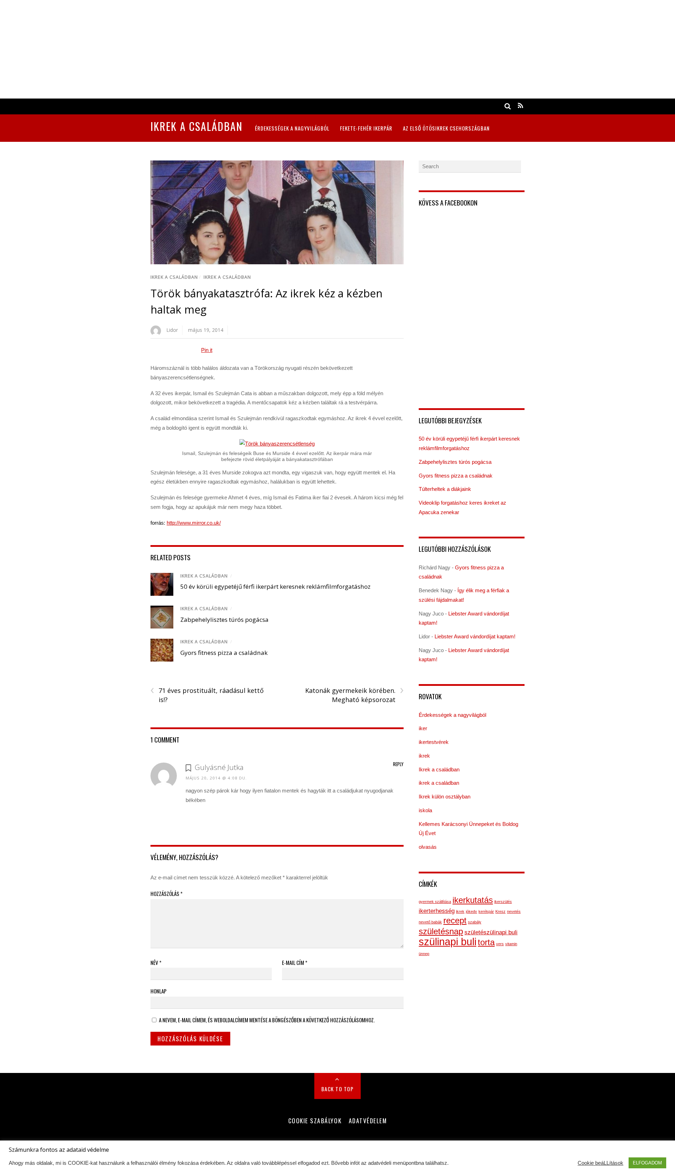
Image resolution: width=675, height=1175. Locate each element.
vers (500, 944)
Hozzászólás (166, 893)
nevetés (514, 911)
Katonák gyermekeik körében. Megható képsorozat (354, 695)
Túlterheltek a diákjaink (445, 489)
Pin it (206, 350)
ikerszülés (503, 901)
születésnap (441, 931)
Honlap (158, 991)
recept (455, 920)
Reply (398, 763)
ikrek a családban (227, 277)
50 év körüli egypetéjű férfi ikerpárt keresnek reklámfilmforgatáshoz (275, 586)
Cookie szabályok (314, 1120)
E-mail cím (294, 962)
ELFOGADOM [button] (647, 1162)
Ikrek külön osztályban (444, 797)
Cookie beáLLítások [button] (600, 1163)
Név (155, 962)
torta (486, 942)
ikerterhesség (437, 911)
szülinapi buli (447, 941)
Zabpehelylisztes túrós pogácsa (224, 619)
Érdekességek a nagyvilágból (292, 128)
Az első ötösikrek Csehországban (446, 128)
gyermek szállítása (435, 901)
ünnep (424, 954)
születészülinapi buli (491, 932)
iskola (425, 810)
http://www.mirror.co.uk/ (194, 523)
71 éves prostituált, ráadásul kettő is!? (207, 695)
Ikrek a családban (174, 277)
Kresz (500, 911)
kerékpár (486, 911)
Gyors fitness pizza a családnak (224, 653)
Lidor (172, 330)
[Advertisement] (211, 49)
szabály (474, 922)
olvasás (428, 847)
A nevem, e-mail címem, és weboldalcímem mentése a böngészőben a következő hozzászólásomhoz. (267, 1020)
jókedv (471, 911)
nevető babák (430, 922)
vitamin (511, 944)
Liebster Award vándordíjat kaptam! (475, 636)
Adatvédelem (368, 1120)
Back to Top (337, 1089)
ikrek (424, 756)
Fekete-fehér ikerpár (366, 128)
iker (423, 728)
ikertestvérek (434, 742)
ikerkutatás (472, 900)
